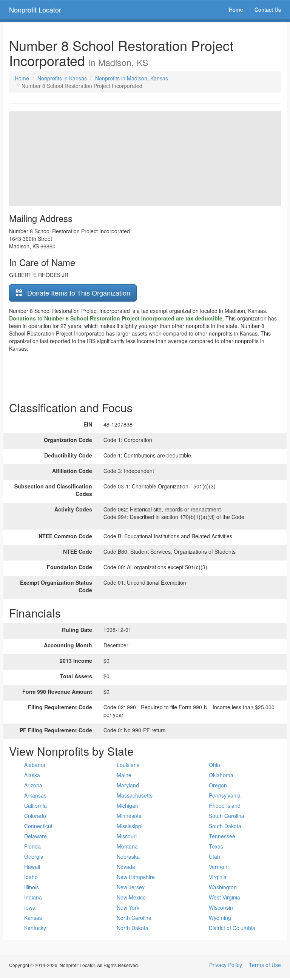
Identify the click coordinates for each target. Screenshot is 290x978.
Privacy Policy (225, 965)
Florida (32, 846)
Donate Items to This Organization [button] (77, 292)
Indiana (33, 897)
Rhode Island (225, 805)
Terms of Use (265, 965)
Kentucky (35, 928)
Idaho (31, 877)
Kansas (33, 917)
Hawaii (32, 866)
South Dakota (225, 826)
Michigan (127, 805)
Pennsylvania (225, 795)
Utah (214, 856)
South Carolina (226, 815)
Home (236, 9)
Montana (127, 846)
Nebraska (128, 856)
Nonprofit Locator (35, 9)
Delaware (35, 836)
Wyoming (220, 917)
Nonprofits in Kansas (62, 78)
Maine (124, 775)
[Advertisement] (145, 375)
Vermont (219, 866)
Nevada (126, 866)
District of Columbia (232, 928)
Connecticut (38, 826)
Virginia (218, 877)
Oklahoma (221, 775)
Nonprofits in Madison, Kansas (131, 78)
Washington (223, 887)
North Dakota (132, 928)
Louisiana (128, 765)
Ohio (214, 765)
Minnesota (129, 815)
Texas (216, 846)
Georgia (33, 856)
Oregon (218, 785)
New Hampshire (136, 877)
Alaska (32, 775)
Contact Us (268, 9)
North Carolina (134, 917)
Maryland (128, 785)
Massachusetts (135, 795)
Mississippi (129, 826)
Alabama (34, 765)
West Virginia (224, 897)
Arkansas (35, 795)
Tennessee (222, 836)
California (35, 805)
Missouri (127, 836)
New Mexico (131, 897)
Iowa (29, 907)
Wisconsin (221, 907)
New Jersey (131, 887)
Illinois (31, 887)
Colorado (35, 815)
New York (128, 907)
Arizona (33, 785)
